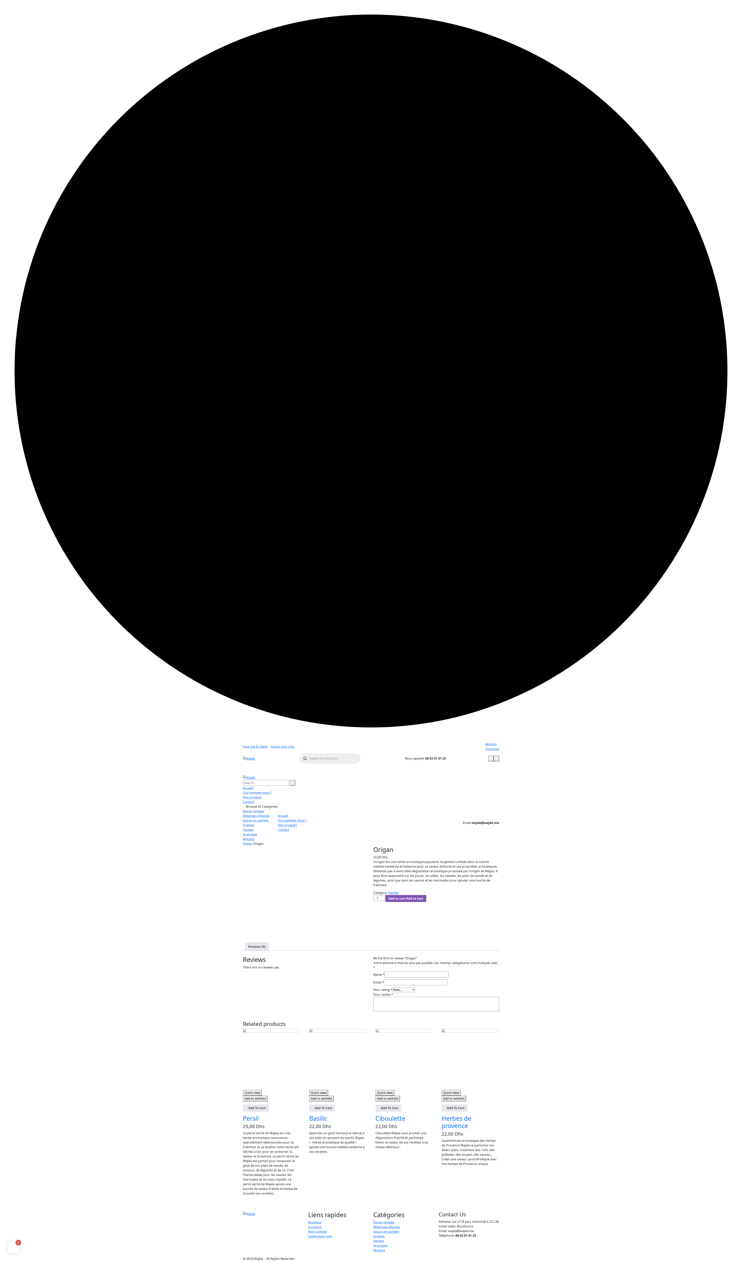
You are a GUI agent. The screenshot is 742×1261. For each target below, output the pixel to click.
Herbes (248, 830)
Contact (248, 802)
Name (379, 975)
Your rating (382, 990)
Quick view (252, 1093)
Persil (251, 1118)
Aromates (250, 834)
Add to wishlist (255, 1098)
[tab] (257, 947)
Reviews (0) (256, 946)
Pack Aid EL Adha (255, 747)
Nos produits (252, 797)
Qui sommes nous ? (257, 792)
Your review (383, 994)
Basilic (318, 1118)
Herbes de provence (456, 1122)
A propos (315, 1227)
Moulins (249, 839)
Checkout (492, 749)
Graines (248, 825)
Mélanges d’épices (256, 816)
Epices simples (253, 811)
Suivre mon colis (282, 747)
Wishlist (491, 744)
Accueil (248, 788)
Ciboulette (390, 1118)
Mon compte (317, 1232)
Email (378, 982)
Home (248, 844)
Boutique (315, 1222)
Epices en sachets (256, 820)
